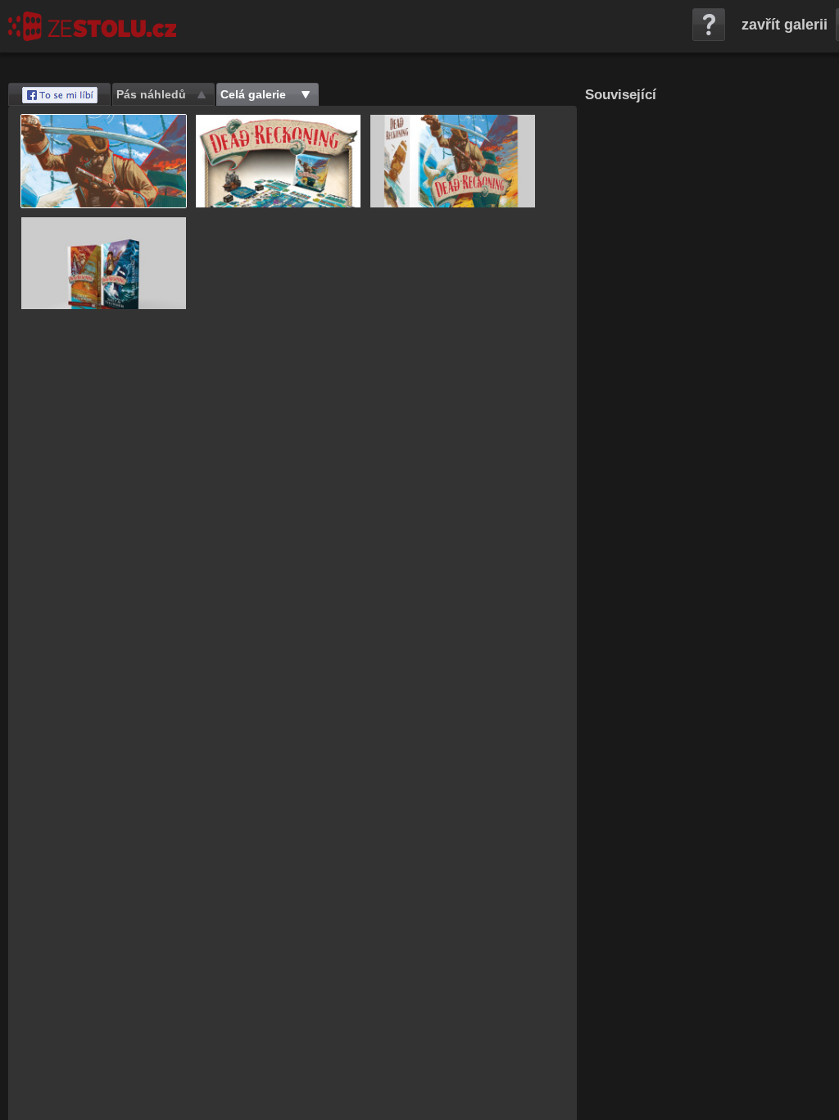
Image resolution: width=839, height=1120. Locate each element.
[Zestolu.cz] (92, 26)
